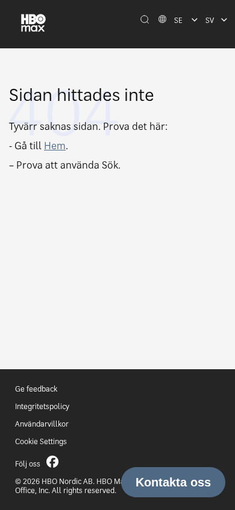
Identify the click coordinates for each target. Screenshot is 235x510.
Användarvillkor (42, 424)
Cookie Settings (41, 441)
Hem (55, 145)
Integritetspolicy (42, 406)
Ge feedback (36, 389)
